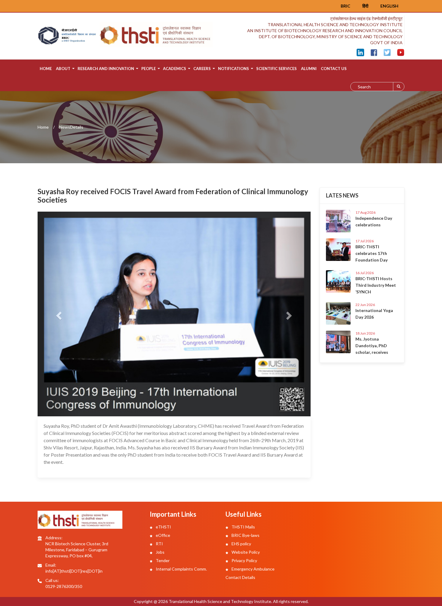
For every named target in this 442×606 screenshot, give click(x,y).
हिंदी (365, 5)
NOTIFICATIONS (233, 68)
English (389, 5)
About (63, 68)
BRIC (345, 5)
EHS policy (241, 543)
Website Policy (245, 552)
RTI (159, 543)
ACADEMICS (174, 68)
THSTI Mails (243, 526)
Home (46, 68)
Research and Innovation (106, 68)
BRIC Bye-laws (245, 535)
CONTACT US (334, 68)
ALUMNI (309, 68)
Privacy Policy (244, 560)
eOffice (162, 535)
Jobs (159, 552)
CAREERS (202, 68)
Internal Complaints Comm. (181, 568)
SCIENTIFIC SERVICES (276, 68)
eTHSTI (163, 526)
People (148, 68)
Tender (162, 560)
